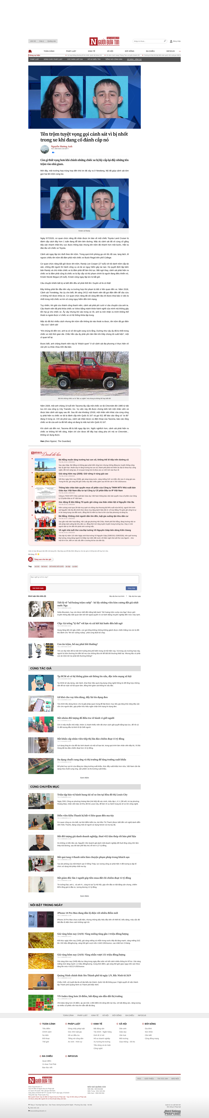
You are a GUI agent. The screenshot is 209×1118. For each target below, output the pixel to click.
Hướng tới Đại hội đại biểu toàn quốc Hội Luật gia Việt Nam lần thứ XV (142, 55)
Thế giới (45, 1042)
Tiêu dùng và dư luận (102, 1045)
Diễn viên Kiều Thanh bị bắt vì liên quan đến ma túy (85, 815)
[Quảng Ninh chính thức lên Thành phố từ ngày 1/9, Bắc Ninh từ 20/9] (41, 982)
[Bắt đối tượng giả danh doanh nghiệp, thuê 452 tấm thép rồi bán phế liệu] (41, 843)
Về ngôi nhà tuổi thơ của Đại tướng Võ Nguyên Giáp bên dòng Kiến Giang (95, 530)
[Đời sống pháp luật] (155, 1113)
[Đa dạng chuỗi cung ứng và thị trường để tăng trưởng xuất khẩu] (41, 766)
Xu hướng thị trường (102, 1042)
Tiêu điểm (46, 1029)
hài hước (44, 566)
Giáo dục (123, 1032)
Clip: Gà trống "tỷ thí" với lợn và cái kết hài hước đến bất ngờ (90, 623)
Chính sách (47, 1032)
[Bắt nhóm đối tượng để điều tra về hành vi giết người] (41, 724)
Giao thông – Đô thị (127, 1042)
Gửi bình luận (38, 588)
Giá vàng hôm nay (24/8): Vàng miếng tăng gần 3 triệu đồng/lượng (93, 933)
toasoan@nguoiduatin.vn (38, 1111)
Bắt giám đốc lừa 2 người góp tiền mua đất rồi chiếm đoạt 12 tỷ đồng (94, 877)
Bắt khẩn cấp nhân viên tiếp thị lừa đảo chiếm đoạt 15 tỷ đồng (90, 738)
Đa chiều (150, 51)
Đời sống (129, 51)
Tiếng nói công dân (113, 59)
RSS (139, 1079)
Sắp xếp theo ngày (135, 596)
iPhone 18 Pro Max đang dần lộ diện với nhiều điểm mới (87, 912)
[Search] (165, 41)
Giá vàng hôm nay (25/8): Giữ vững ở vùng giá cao (83, 474)
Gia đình (148, 1029)
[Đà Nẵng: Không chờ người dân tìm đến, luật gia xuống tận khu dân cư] (46, 521)
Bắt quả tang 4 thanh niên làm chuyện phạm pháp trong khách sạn (93, 857)
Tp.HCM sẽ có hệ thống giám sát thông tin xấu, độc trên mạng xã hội (94, 676)
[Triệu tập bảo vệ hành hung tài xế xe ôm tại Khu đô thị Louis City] (41, 801)
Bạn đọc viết (47, 1068)
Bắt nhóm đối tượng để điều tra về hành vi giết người (85, 717)
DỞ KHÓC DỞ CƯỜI (56, 566)
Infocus (171, 51)
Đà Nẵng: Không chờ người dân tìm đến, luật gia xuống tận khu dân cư (93, 516)
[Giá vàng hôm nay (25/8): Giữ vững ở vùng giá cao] (46, 478)
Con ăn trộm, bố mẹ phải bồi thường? (77, 644)
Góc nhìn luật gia (75, 59)
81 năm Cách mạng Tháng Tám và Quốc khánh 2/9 (98, 55)
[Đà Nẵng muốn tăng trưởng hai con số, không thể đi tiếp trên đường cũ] (46, 464)
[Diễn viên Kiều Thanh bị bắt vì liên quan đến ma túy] (41, 822)
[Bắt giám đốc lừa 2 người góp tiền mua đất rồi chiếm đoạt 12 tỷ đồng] (41, 884)
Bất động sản (99, 1029)
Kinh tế (91, 51)
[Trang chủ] (104, 41)
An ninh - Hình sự (134, 59)
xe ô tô (37, 566)
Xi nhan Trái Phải (49, 1064)
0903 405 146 (34, 1108)
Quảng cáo (51, 41)
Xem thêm (84, 778)
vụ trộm (74, 566)
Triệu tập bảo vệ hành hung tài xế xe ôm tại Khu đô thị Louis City (92, 794)
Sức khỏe (149, 1032)
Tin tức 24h (162, 1079)
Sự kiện (45, 1035)
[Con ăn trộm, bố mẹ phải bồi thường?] (41, 650)
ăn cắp (68, 566)
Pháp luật (71, 51)
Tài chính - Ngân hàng (103, 1032)
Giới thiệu (149, 1079)
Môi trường (123, 1039)
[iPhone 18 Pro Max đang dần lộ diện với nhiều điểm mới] (41, 919)
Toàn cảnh (49, 51)
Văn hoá (122, 1035)
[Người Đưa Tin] (72, 1080)
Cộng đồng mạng (152, 1039)
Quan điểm (46, 1061)
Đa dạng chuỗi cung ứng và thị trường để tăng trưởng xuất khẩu (91, 759)
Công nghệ (98, 1048)
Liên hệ (33, 41)
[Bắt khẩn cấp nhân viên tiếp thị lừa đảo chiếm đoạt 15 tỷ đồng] (41, 745)
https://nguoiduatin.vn (35, 1087)
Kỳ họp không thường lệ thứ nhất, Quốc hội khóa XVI (60, 55)
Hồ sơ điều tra (94, 59)
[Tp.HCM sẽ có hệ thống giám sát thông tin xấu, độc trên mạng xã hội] (41, 683)
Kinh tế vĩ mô (99, 1035)
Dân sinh (122, 1029)
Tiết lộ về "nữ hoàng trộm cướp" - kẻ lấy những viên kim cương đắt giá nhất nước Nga (97, 604)
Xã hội (110, 51)
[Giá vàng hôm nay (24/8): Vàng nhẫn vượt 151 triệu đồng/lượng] (41, 961)
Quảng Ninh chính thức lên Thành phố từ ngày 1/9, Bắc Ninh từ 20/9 (94, 975)
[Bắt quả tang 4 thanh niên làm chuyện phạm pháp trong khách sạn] (41, 863)
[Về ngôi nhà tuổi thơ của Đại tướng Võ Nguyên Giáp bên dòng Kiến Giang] (46, 535)
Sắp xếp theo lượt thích (116, 596)
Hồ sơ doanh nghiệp (102, 1039)
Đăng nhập (131, 588)
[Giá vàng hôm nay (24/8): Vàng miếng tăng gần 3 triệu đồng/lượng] (41, 940)
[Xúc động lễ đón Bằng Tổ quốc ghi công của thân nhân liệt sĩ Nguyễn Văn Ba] (46, 507)
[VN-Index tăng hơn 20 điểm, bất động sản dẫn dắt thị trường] (41, 1003)
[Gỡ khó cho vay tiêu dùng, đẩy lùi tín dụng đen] (41, 704)
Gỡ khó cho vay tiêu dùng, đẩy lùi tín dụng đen (82, 697)
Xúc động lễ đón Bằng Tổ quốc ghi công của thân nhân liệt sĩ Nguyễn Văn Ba (96, 502)
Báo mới (175, 1079)
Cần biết (148, 1035)
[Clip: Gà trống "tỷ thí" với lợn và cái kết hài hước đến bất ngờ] (41, 630)
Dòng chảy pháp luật (53, 59)
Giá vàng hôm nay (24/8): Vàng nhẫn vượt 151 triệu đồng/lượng (91, 954)
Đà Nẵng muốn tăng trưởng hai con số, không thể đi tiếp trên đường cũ (94, 460)
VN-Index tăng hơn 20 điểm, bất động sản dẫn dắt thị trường (90, 996)
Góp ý (41, 41)
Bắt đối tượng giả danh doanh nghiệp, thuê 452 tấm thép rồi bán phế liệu (96, 836)
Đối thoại (45, 1039)
